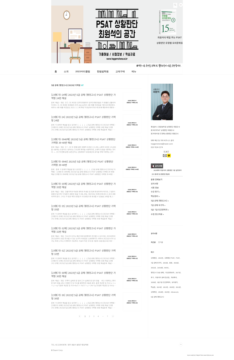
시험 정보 (155, 187)
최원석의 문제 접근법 (162, 277)
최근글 (153, 242)
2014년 (159, 287)
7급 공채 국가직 (156, 263)
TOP (181, 344)
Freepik (198, 355)
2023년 (171, 287)
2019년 (167, 292)
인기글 (160, 242)
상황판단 (154, 258)
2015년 (160, 258)
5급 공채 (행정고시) (157, 297)
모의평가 (175, 282)
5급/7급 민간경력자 (163, 282)
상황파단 (154, 292)
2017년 (178, 272)
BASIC (166, 267)
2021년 (153, 267)
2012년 (178, 287)
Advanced (174, 292)
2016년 (165, 263)
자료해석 (174, 277)
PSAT (178, 258)
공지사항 (154, 183)
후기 (152, 277)
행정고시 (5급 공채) (157, 272)
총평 (170, 263)
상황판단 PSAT (170, 258)
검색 (175, 5)
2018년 (160, 292)
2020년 (153, 282)
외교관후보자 (169, 272)
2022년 (176, 263)
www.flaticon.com (208, 355)
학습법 (153, 287)
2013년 (165, 287)
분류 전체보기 (156, 179)
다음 (112, 316)
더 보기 (166, 151)
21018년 (160, 267)
